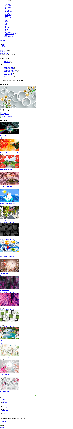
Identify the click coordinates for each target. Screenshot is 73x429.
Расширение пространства (6, 408)
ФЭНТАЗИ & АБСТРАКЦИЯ (9, 12)
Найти (9, 0)
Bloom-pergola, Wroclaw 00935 (5, 220)
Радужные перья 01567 (4, 290)
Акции (3, 43)
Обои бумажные (6, 61)
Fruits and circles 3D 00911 (5, 253)
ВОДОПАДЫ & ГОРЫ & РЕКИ (10, 8)
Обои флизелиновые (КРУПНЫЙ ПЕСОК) (10, 70)
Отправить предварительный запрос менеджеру (7, 79)
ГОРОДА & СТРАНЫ (8, 6)
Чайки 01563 (2, 340)
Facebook (3, 413)
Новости (3, 401)
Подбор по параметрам (7, 138)
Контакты (3, 38)
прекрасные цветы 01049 (4, 53)
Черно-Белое (4, 110)
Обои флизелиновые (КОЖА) (8, 74)
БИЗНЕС (6, 26)
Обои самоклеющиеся (7, 62)
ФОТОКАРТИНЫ (6, 23)
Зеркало (8, 110)
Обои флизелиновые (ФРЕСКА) (8, 72)
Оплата (3, 45)
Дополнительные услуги (5, 402)
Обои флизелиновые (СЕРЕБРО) (8, 76)
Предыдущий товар (3, 51)
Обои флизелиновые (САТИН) (8, 66)
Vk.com (3, 414)
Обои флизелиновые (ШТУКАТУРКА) (9, 71)
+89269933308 (4, 46)
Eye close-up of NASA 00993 (5, 135)
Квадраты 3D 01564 (4, 323)
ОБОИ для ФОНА (8, 17)
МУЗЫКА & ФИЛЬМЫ (8, 14)
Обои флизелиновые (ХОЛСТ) (8, 67)
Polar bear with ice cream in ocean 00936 (7, 203)
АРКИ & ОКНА (7, 4)
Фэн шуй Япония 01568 (4, 273)
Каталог (3, 2)
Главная (1, 50)
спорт (6, 24)
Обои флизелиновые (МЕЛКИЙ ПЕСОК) (10, 63)
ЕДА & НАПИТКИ (8, 15)
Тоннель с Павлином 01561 (5, 374)
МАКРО (6, 21)
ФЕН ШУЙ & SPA (8, 20)
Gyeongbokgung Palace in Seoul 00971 (7, 169)
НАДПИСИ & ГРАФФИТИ (9, 11)
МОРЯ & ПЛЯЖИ (8, 7)
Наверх (2, 427)
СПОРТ (6, 18)
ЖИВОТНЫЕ (7, 10)
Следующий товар (3, 52)
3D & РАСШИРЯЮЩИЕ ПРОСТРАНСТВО (11, 3)
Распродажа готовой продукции (8, 36)
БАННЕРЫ (5, 35)
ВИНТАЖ (6, 16)
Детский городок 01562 (4, 357)
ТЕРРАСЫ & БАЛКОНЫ (9, 5)
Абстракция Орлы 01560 (4, 391)
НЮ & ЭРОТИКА (8, 19)
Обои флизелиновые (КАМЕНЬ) (8, 73)
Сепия (1, 110)
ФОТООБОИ (5, 50)
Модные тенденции (5, 410)
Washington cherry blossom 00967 (6, 186)
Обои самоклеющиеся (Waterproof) (9, 65)
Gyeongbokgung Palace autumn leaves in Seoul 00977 (9, 152)
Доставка (3, 37)
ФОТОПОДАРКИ (6, 22)
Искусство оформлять (5, 407)
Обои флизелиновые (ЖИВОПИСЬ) (9, 68)
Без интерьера (2, 118)
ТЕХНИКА (7, 13)
